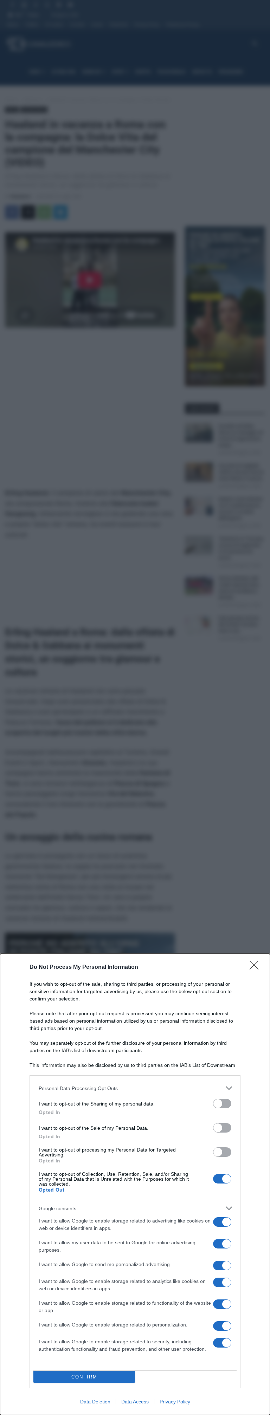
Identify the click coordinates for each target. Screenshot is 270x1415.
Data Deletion (95, 1401)
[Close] (256, 967)
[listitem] (135, 1088)
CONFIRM (84, 1377)
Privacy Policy (175, 1401)
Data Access (135, 1401)
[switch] (222, 1103)
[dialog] (135, 1184)
